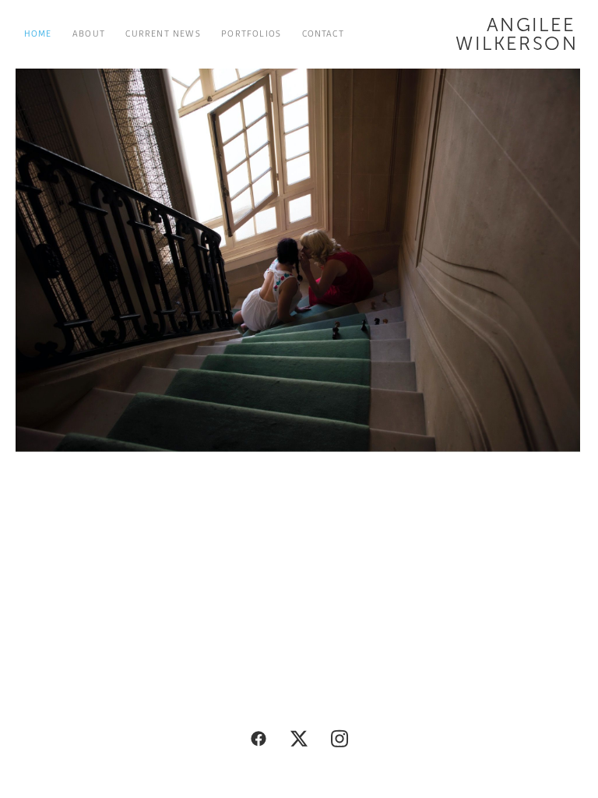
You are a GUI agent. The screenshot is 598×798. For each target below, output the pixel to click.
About (88, 33)
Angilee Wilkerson (517, 34)
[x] (299, 738)
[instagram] (339, 738)
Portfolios (251, 33)
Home (38, 33)
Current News (162, 33)
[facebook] (258, 738)
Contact (323, 33)
